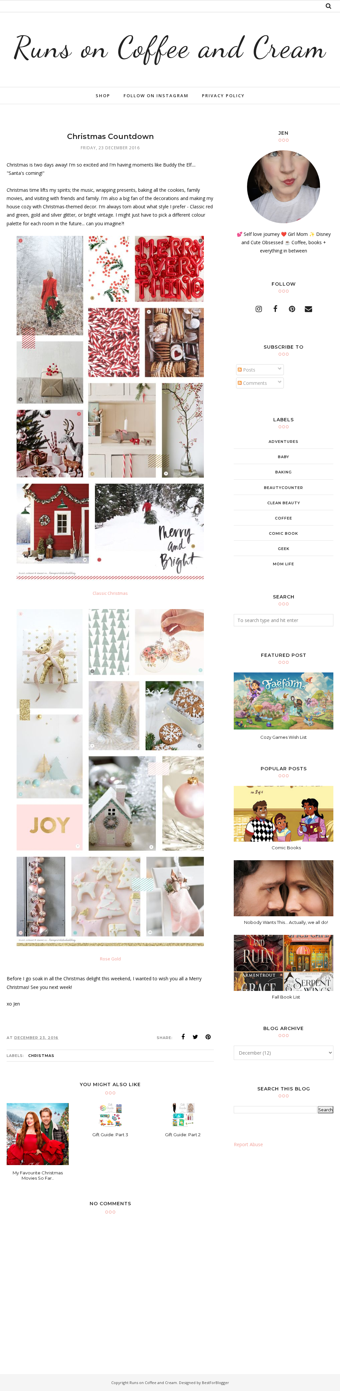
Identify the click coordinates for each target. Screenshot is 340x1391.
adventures (283, 441)
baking (283, 472)
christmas (41, 1055)
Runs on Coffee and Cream (170, 47)
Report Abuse (248, 1144)
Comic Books (286, 847)
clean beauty (283, 503)
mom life (283, 564)
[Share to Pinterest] (208, 1037)
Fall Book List (286, 997)
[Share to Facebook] (183, 1037)
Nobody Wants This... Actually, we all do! (286, 922)
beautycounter (283, 487)
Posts (248, 370)
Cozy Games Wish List (283, 737)
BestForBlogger (215, 1382)
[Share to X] (195, 1037)
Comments (254, 383)
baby (283, 456)
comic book (283, 533)
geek (284, 548)
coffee (283, 518)
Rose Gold (110, 959)
